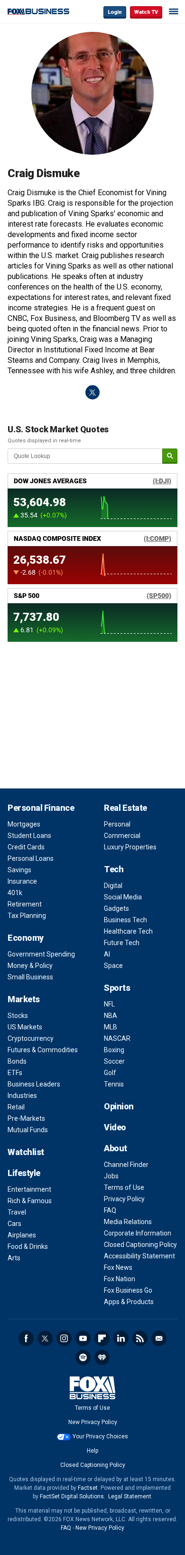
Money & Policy (30, 965)
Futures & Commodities (43, 1050)
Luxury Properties (130, 847)
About (115, 1148)
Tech (113, 869)
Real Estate (125, 808)
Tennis (114, 1084)
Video (115, 1127)
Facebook (26, 1338)
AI (107, 954)
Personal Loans (31, 858)
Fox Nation (119, 1279)
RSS (140, 1338)
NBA (110, 1015)
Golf (110, 1073)
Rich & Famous (30, 1201)
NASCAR (117, 1038)
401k (15, 893)
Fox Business (38, 12)
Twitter (45, 1338)
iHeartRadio (102, 1357)
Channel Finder (126, 1164)
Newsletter (158, 1338)
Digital (113, 885)
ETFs (15, 1073)
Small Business (30, 977)
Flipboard (102, 1338)
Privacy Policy (124, 1199)
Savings (19, 870)
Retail (16, 1107)
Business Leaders (34, 1084)
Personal (117, 824)
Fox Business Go (128, 1290)
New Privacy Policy (92, 1422)
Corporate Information (137, 1233)
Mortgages (24, 824)
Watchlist (26, 1152)
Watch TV (146, 12)
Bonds (17, 1061)
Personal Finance (41, 808)
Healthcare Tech (128, 931)
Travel (17, 1212)
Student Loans (29, 835)
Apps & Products (129, 1302)
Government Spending (41, 954)
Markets (24, 999)
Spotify (83, 1357)
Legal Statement (129, 1496)
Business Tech (125, 920)
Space (113, 965)
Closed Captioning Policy (140, 1244)
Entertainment (29, 1189)
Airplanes (22, 1235)
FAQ (110, 1210)
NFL (109, 1004)
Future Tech (121, 943)
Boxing (114, 1050)
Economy (26, 938)
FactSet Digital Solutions (72, 1496)
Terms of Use (124, 1187)
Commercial (122, 835)
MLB (110, 1027)
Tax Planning (27, 915)
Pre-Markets (26, 1118)
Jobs (111, 1176)
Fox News (118, 1267)
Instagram (64, 1338)
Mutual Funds (28, 1130)
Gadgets (116, 908)
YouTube (83, 1338)
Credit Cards (26, 847)
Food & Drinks (28, 1246)
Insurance (22, 881)
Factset (88, 1488)
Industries (22, 1095)
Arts (14, 1258)
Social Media (123, 897)
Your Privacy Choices (100, 1436)
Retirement (25, 904)
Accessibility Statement (139, 1256)
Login (115, 12)
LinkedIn (121, 1338)
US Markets (25, 1027)
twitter (92, 392)
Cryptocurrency (31, 1038)
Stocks (18, 1015)
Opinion (119, 1106)
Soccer (114, 1061)
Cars (14, 1223)
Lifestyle (24, 1173)
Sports (117, 988)
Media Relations (128, 1222)
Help (92, 1450)
